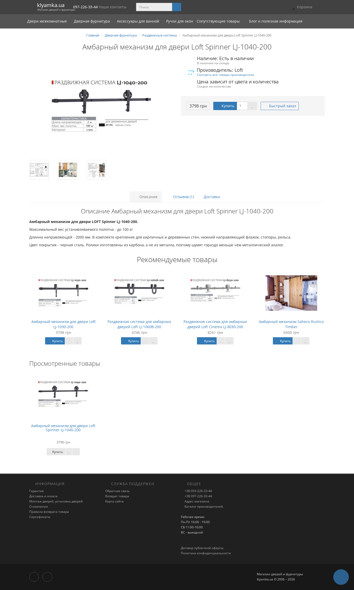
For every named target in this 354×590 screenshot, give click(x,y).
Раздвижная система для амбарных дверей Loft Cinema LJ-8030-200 (215, 324)
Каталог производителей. (204, 506)
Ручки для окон (179, 21)
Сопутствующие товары (218, 21)
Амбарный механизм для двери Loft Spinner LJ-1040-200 (63, 427)
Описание (148, 196)
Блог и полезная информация (275, 21)
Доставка (212, 196)
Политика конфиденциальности (206, 553)
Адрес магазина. (197, 501)
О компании (38, 506)
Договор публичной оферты (202, 548)
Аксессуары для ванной (138, 21)
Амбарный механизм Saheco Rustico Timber (291, 324)
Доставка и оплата (43, 496)
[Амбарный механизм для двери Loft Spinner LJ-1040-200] (101, 108)
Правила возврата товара (49, 511)
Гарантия (36, 491)
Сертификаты (39, 517)
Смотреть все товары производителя (225, 75)
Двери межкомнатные (47, 21)
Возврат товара (117, 496)
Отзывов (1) (183, 196)
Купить (227, 105)
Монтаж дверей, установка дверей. (56, 501)
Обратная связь (117, 491)
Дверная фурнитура (92, 21)
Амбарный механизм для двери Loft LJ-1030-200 (63, 324)
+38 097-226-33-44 (198, 496)
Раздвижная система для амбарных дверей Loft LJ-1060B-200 (139, 324)
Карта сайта (114, 501)
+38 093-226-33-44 (198, 491)
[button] (301, 7)
